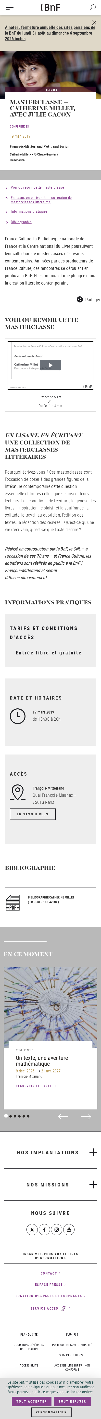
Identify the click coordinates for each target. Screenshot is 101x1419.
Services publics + (72, 1355)
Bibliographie (21, 222)
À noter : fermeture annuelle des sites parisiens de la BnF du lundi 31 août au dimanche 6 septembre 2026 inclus (50, 32)
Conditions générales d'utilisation (29, 1347)
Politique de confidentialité (72, 1345)
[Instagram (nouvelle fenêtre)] (56, 1229)
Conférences (19, 126)
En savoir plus (33, 814)
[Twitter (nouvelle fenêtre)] (32, 1229)
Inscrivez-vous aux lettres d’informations (50, 1256)
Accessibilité (29, 1365)
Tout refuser (72, 1401)
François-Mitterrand (26, 146)
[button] (88, 298)
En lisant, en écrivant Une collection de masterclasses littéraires (41, 199)
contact (49, 1273)
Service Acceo (45, 1308)
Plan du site (29, 1334)
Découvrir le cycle (34, 1085)
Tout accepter (31, 1401)
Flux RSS (72, 1334)
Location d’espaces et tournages (49, 1296)
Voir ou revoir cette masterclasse (37, 187)
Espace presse (49, 1284)
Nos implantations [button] (48, 1152)
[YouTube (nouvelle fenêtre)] (69, 1229)
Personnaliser (51, 1412)
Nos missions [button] (47, 1184)
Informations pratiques (29, 211)
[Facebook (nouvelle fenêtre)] (44, 1229)
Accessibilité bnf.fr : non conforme (72, 1367)
